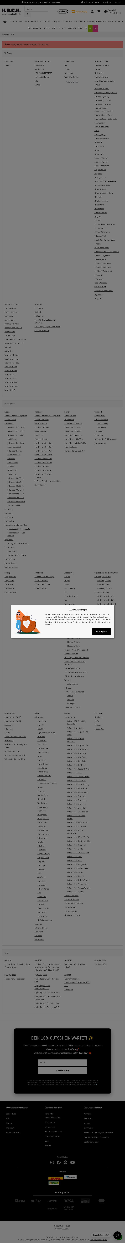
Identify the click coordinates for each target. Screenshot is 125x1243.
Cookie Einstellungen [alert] (78, 609)
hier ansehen (103, 622)
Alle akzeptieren (101, 631)
